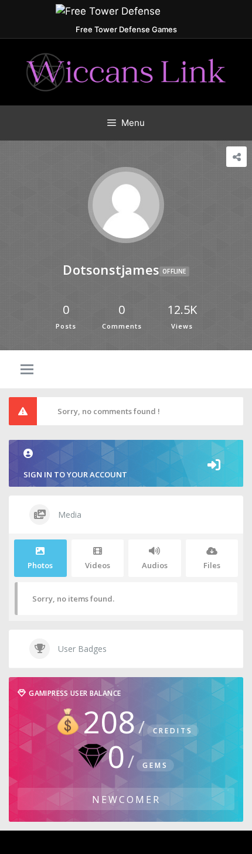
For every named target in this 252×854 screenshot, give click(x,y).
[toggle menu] (27, 370)
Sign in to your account (75, 474)
